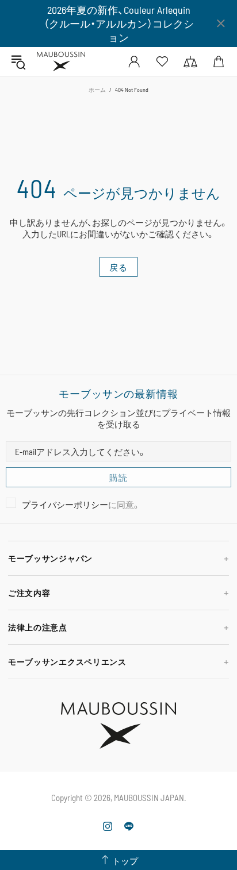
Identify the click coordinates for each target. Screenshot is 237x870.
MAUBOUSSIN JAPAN (61, 61)
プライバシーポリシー (65, 504)
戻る (118, 267)
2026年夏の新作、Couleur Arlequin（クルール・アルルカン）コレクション (119, 23)
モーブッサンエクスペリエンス (67, 662)
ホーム (97, 89)
